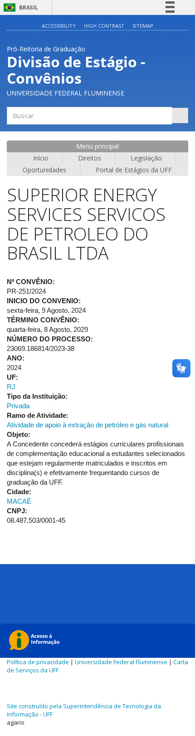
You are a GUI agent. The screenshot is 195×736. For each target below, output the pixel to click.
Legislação (146, 158)
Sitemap (142, 25)
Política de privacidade (38, 662)
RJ (11, 387)
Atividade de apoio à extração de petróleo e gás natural (87, 425)
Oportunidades (44, 169)
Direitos (89, 158)
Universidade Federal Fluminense (121, 662)
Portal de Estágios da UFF (134, 169)
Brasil (19, 7)
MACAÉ (19, 501)
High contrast (104, 25)
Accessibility (59, 25)
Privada (18, 406)
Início (41, 158)
